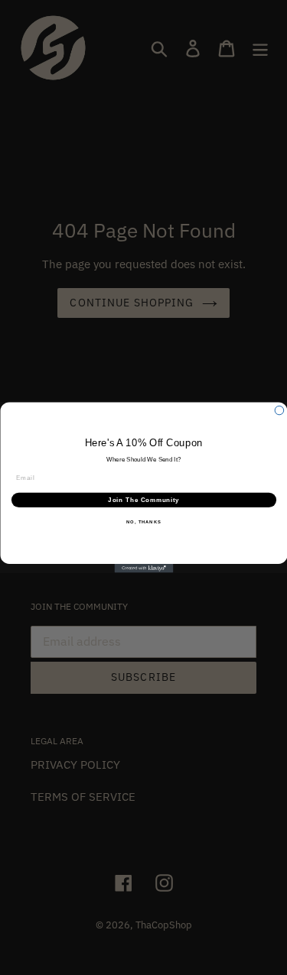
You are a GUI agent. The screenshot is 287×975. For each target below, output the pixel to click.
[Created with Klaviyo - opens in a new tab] (143, 568)
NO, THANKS (143, 522)
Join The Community (143, 500)
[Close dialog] (279, 410)
